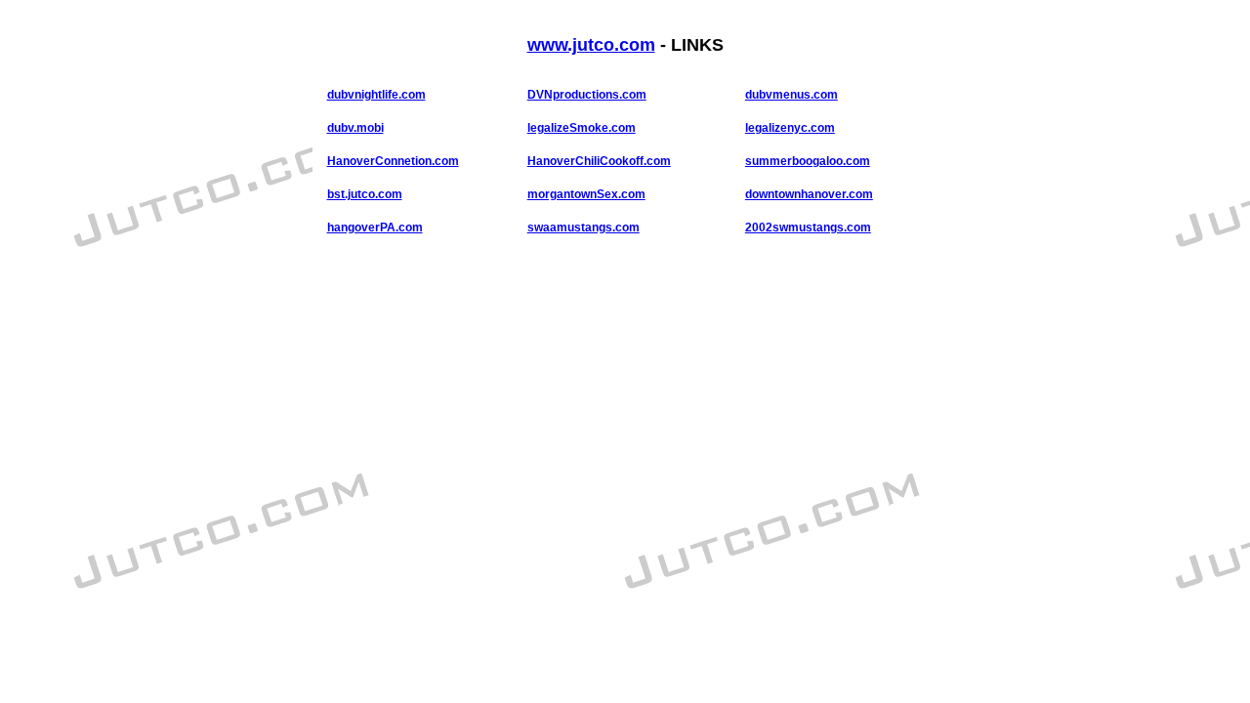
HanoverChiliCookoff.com (599, 161)
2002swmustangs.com (808, 227)
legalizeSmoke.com (581, 128)
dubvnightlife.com (376, 95)
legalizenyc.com (790, 128)
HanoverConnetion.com (393, 161)
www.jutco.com (591, 45)
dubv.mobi (355, 128)
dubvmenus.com (791, 95)
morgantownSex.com (586, 194)
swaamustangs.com (583, 227)
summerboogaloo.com (807, 161)
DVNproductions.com (586, 95)
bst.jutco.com (364, 194)
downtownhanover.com (809, 194)
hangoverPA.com (375, 227)
